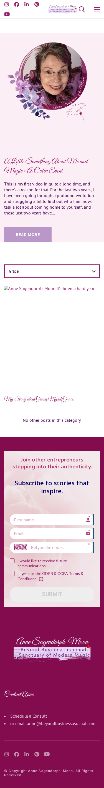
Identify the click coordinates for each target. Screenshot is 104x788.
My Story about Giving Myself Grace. (39, 399)
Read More (28, 234)
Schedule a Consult (28, 716)
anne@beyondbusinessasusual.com (61, 723)
